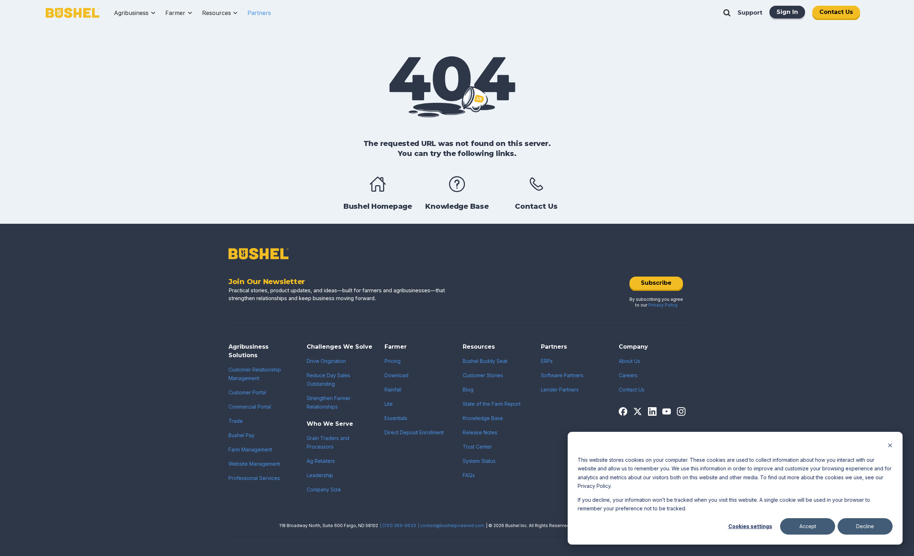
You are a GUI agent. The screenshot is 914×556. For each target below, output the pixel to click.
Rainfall (393, 389)
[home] (72, 13)
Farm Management (250, 449)
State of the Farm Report (492, 404)
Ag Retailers (321, 461)
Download (396, 375)
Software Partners (562, 375)
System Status (479, 461)
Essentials (396, 418)
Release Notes (480, 432)
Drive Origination (326, 361)
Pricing (393, 361)
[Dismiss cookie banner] (890, 446)
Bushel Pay (241, 435)
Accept (807, 526)
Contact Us (836, 12)
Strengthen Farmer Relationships (329, 402)
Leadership (320, 475)
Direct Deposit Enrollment (414, 432)
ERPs (547, 361)
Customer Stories (483, 375)
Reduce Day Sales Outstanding (328, 379)
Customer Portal (247, 392)
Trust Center (477, 447)
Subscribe (656, 282)
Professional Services (254, 478)
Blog (468, 389)
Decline (865, 526)
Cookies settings (750, 526)
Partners (259, 12)
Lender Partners (560, 389)
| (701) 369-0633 (398, 525)
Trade (235, 421)
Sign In (787, 12)
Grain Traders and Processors (328, 442)
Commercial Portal (249, 407)
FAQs (469, 475)
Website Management (254, 464)
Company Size (324, 489)
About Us (629, 361)
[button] (135, 13)
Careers (628, 375)
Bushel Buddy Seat (485, 361)
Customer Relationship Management (254, 374)
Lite (389, 404)
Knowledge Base (483, 418)
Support (750, 12)
